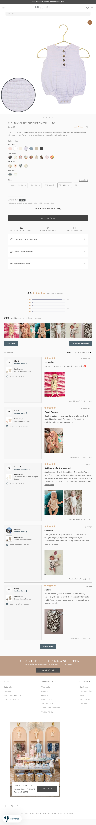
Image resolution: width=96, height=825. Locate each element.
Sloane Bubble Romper (23, 540)
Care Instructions (11, 699)
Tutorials (8, 687)
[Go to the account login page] (83, 8)
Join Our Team (47, 703)
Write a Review (83, 344)
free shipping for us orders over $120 (48, 2)
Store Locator (47, 699)
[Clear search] (86, 14)
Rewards (44, 695)
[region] (48, 330)
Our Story (84, 687)
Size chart (83, 180)
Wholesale (45, 687)
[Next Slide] (90, 330)
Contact (7, 691)
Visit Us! (47, 789)
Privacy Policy (47, 712)
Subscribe (48, 670)
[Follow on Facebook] (5, 806)
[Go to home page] (42, 7)
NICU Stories (85, 699)
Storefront (45, 691)
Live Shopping (86, 691)
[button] (48, 299)
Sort (69, 352)
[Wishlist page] (88, 8)
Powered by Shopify (63, 813)
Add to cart (48, 218)
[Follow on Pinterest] (18, 806)
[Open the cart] (92, 8)
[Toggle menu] (3, 7)
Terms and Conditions (50, 708)
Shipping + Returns (12, 695)
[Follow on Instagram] (11, 806)
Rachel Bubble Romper (23, 371)
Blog (82, 695)
